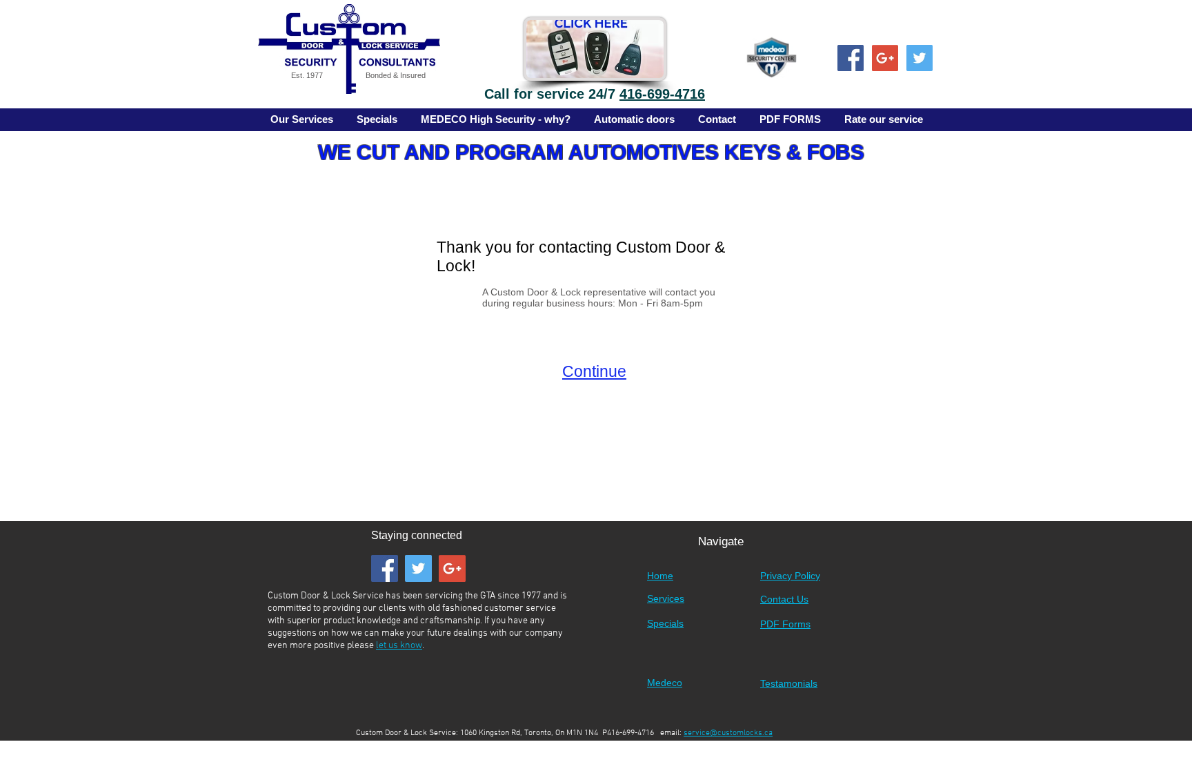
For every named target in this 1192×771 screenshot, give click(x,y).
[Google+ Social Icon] (885, 58)
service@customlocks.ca (728, 733)
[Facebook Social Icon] (850, 58)
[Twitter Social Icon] (919, 58)
